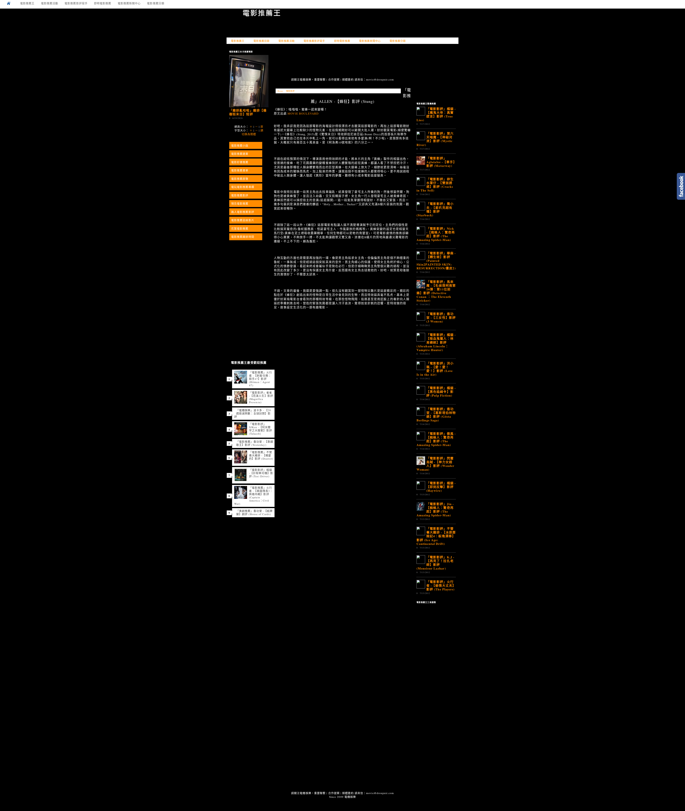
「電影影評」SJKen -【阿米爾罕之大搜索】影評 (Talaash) (260, 428)
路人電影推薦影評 (242, 212)
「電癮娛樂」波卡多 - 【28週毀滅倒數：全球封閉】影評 (252, 413)
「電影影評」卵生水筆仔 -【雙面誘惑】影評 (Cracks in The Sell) (435, 185)
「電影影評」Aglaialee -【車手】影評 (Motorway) (440, 162)
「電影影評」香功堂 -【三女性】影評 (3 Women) (441, 317)
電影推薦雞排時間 (242, 236)
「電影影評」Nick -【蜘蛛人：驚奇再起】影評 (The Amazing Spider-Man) (436, 234)
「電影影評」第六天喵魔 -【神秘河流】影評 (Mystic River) (435, 139)
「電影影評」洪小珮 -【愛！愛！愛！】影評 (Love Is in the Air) (435, 369)
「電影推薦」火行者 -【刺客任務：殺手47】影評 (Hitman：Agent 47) (260, 379)
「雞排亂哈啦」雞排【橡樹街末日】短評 (248, 112)
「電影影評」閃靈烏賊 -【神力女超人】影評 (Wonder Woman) (435, 464)
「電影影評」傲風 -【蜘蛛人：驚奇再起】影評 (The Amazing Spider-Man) (436, 439)
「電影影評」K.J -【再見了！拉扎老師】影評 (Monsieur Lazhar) (435, 563)
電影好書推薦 (239, 162)
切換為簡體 (249, 134)
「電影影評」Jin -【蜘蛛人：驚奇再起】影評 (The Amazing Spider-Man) (435, 509)
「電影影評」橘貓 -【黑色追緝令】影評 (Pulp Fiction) (441, 392)
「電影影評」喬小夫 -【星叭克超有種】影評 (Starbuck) (435, 209)
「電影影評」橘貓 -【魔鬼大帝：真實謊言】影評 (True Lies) (436, 114)
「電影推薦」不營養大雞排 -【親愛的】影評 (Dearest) (261, 455)
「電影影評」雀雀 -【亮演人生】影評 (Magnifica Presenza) (261, 397)
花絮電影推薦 (239, 228)
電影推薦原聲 (239, 178)
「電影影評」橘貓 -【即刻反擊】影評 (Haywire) (441, 487)
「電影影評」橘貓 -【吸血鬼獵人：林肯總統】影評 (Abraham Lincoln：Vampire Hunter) (436, 342)
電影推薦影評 (239, 195)
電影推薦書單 (239, 170)
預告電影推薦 (239, 203)
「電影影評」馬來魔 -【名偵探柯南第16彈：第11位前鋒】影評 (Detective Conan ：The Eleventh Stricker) (436, 291)
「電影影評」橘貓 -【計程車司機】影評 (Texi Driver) (261, 473)
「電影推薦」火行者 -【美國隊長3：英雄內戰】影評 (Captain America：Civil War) (253, 495)
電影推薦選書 (239, 153)
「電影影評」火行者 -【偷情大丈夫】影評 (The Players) (441, 585)
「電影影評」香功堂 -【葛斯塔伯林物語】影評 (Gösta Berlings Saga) (436, 414)
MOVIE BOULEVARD (303, 113)
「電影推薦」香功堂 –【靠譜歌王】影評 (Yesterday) (254, 443)
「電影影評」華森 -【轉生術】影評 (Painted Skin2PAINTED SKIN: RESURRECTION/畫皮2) (436, 260)
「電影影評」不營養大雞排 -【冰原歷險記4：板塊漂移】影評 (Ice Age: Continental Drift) (436, 536)
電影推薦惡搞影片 (242, 220)
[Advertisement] (342, 61)
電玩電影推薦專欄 (242, 187)
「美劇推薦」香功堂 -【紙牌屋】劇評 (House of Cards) (254, 512)
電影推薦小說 (239, 145)
